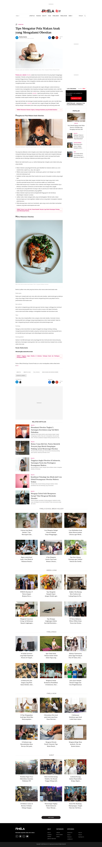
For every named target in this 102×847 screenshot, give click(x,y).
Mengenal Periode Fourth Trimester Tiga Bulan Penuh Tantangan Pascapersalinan (51, 744)
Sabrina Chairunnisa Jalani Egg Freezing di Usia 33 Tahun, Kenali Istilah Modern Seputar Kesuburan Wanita (75, 655)
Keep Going (51, 817)
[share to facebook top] (49, 37)
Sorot (51, 755)
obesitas (34, 93)
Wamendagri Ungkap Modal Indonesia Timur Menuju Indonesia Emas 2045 (51, 806)
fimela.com (45, 844)
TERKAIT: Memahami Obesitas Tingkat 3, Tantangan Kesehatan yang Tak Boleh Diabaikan (37, 109)
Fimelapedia (51, 632)
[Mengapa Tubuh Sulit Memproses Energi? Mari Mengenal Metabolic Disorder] (22, 497)
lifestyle (32, 15)
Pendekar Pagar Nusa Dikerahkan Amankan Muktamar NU (26, 779)
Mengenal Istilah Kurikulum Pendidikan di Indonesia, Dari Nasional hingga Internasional (51, 682)
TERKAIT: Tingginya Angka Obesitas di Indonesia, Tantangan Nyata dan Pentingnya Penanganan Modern (38, 356)
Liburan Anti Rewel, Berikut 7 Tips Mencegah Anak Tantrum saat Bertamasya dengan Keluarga (27, 532)
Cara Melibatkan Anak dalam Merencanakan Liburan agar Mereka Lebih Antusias (75, 532)
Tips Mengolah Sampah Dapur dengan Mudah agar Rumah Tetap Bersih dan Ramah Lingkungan (51, 594)
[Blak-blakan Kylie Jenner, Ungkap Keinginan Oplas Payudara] (70, 145)
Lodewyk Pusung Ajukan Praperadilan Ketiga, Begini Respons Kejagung (75, 779)
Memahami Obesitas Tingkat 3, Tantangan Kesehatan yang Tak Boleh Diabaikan (45, 429)
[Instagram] (20, 836)
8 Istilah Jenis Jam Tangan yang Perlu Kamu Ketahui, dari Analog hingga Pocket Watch (26, 682)
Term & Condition (59, 834)
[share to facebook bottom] (49, 382)
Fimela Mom (51, 693)
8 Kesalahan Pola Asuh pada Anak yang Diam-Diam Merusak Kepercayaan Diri (51, 717)
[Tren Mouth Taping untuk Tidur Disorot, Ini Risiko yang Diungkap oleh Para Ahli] (76, 117)
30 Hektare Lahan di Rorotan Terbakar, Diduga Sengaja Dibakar (26, 806)
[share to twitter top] (53, 37)
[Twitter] (23, 836)
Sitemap (57, 836)
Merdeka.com (70, 839)
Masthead (49, 834)
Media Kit (58, 832)
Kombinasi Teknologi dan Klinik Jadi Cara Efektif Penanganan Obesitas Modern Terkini (46, 479)
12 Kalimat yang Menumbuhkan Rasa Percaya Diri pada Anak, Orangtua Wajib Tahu (26, 744)
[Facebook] (16, 836)
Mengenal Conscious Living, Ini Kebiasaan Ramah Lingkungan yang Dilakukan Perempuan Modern (26, 621)
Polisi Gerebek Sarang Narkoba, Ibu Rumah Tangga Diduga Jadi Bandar (51, 779)
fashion (38, 15)
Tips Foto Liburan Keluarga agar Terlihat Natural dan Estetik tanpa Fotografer (75, 559)
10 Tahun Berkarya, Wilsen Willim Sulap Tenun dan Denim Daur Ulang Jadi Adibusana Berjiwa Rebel (75, 621)
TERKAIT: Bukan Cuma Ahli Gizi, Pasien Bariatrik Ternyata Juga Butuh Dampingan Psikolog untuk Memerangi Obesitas (38, 210)
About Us (49, 832)
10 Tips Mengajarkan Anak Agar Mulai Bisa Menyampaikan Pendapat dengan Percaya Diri (26, 717)
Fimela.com (69, 836)
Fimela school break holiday (52, 508)
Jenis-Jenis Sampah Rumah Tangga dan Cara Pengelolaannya (75, 682)
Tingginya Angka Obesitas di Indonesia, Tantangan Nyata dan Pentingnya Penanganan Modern (45, 462)
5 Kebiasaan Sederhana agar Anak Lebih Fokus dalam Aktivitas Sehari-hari (75, 717)
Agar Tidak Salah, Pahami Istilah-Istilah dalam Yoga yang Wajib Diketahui (51, 655)
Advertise (49, 836)
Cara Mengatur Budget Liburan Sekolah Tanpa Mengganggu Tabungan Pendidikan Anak (51, 532)
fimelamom (56, 15)
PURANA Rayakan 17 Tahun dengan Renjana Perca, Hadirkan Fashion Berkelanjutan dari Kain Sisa (26, 594)
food (49, 15)
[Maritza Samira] (17, 37)
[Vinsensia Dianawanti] (20, 381)
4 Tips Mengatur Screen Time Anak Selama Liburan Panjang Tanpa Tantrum (51, 559)
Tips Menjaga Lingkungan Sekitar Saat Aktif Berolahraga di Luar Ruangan (51, 621)
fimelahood (63, 15)
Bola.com (80, 832)
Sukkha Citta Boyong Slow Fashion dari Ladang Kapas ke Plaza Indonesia (75, 594)
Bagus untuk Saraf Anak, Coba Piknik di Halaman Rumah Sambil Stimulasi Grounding (26, 559)
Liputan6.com (69, 832)
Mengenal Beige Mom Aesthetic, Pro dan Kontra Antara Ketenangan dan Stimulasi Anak (75, 744)
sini (17, 365)
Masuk (81, 15)
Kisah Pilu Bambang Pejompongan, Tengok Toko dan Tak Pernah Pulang (75, 806)
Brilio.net (80, 834)
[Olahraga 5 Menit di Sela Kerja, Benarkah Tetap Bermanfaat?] (70, 136)
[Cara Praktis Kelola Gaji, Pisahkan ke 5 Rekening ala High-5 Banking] (70, 155)
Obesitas (28, 75)
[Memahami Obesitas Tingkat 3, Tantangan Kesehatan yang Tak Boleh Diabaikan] (22, 431)
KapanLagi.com (81, 836)
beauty (44, 15)
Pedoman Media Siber (51, 838)
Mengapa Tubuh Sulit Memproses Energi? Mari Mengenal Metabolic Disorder (43, 495)
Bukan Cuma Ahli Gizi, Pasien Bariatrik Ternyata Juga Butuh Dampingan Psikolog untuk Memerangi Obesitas (45, 446)
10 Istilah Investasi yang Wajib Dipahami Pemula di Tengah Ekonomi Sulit (26, 655)
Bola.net (68, 834)
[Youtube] (27, 836)
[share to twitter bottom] (53, 382)
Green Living (51, 570)
